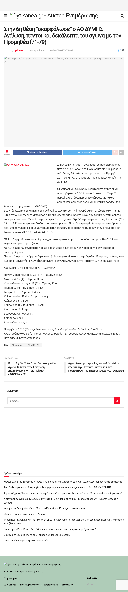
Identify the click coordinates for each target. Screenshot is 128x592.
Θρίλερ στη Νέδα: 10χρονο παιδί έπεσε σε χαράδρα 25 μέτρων (37, 535)
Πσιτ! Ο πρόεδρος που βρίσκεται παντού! (26, 540)
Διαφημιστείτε (51, 585)
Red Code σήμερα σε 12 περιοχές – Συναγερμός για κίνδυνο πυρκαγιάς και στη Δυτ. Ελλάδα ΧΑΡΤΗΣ (57, 487)
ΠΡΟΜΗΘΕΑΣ (33, 345)
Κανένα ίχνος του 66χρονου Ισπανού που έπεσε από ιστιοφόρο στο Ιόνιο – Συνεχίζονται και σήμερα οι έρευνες (63, 481)
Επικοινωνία (68, 585)
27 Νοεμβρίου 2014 (38, 50)
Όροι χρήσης (10, 585)
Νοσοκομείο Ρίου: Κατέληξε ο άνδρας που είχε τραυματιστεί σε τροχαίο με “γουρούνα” (50, 529)
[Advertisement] (64, 5)
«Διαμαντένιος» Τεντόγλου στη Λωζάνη (25, 514)
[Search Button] (117, 400)
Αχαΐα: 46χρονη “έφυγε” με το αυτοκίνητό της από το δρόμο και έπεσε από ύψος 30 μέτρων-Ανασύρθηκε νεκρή (63, 493)
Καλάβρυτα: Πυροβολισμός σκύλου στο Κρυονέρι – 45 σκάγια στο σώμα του (44, 508)
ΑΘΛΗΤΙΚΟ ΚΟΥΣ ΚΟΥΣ (62, 50)
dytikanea (18, 50)
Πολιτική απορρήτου (30, 585)
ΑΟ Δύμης (17, 345)
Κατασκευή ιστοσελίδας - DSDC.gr (27, 571)
